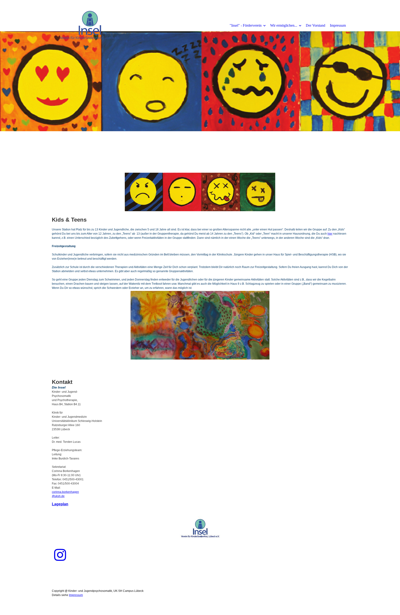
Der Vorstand (315, 25)
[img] (90, 25)
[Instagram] (60, 555)
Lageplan (60, 504)
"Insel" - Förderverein (246, 25)
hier (330, 233)
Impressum (338, 25)
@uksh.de (58, 496)
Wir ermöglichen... (283, 25)
